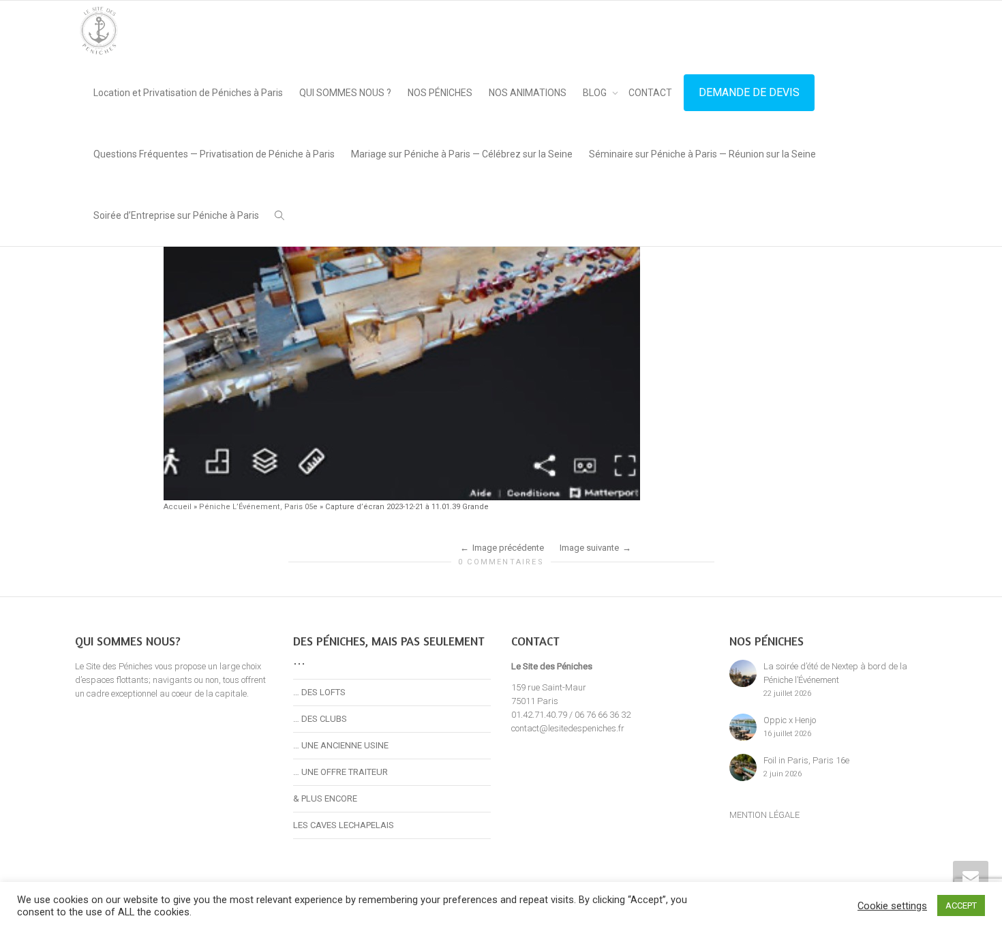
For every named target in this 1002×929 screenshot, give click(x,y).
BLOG (596, 92)
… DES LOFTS (319, 692)
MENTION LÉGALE (764, 815)
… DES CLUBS (320, 719)
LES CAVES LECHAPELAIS (343, 825)
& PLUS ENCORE (325, 798)
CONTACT (650, 92)
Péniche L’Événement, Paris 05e (258, 506)
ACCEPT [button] (961, 905)
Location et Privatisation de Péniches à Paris (188, 92)
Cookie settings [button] (892, 906)
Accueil (178, 506)
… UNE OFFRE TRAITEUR (340, 772)
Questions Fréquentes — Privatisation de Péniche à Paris (214, 154)
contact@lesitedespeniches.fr (567, 728)
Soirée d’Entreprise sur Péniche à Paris (176, 215)
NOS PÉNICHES (440, 92)
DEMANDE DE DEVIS (749, 92)
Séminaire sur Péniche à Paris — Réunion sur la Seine (702, 154)
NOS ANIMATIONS (527, 92)
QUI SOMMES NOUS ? (345, 92)
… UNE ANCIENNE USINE (341, 745)
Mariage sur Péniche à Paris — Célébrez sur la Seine (462, 154)
